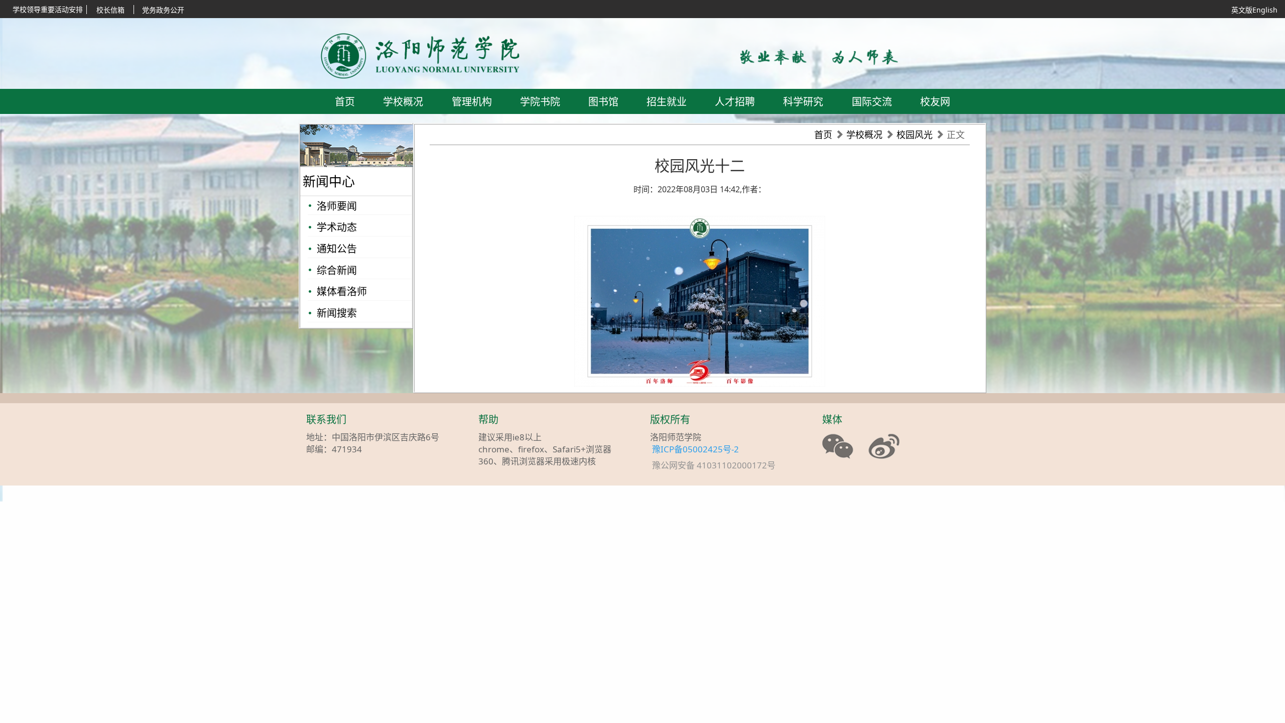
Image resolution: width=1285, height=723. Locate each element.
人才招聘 (735, 101)
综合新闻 (337, 270)
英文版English (1254, 10)
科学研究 (803, 101)
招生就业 (667, 101)
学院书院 (540, 101)
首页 (345, 101)
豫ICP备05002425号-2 (695, 449)
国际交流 (872, 101)
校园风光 (914, 135)
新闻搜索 (337, 313)
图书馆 (603, 101)
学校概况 (403, 101)
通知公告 (337, 249)
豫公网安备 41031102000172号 (719, 465)
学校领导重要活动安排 (48, 9)
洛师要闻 (337, 206)
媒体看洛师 (342, 291)
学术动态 (337, 227)
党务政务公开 (163, 10)
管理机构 (472, 101)
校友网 (935, 101)
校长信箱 (110, 10)
